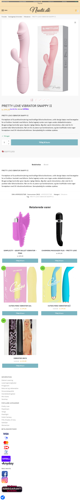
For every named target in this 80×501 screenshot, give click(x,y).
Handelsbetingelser (8, 394)
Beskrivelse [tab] (36, 165)
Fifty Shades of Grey (9, 420)
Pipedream (5, 409)
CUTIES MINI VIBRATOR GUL (20, 306)
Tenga (4, 412)
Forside (4, 17)
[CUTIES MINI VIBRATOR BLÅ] (59, 285)
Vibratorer (27, 17)
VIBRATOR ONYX (20, 358)
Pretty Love (5, 406)
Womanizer (5, 425)
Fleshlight (5, 414)
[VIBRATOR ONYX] (20, 337)
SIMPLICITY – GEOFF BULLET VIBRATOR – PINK (20, 251)
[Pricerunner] (40, 488)
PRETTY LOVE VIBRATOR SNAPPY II (42, 197)
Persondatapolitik (8, 391)
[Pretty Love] (8, 151)
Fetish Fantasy (7, 417)
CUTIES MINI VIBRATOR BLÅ (59, 306)
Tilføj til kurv (44, 142)
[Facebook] (40, 474)
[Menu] (3, 10)
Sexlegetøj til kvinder (15, 17)
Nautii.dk (40, 10)
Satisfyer (5, 423)
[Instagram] (40, 480)
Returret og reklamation (10, 388)
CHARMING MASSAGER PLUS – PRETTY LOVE (59, 250)
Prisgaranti (5, 386)
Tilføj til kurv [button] (20, 261)
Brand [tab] (46, 165)
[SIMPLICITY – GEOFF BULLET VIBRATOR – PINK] (20, 229)
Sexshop (5, 399)
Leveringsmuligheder (9, 383)
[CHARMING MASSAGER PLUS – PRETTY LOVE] (59, 229)
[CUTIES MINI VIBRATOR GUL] (20, 285)
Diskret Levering (7, 380)
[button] (75, 22)
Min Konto (5, 397)
